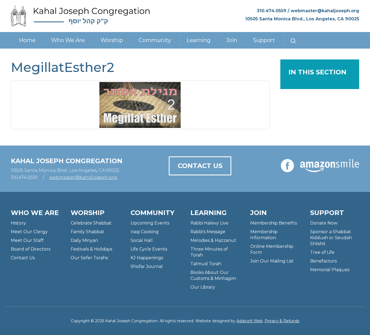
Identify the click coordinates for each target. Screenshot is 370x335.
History (18, 223)
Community (155, 40)
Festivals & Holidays (91, 249)
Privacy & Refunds (282, 320)
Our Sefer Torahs (89, 257)
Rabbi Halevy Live (209, 223)
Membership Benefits (273, 223)
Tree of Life (322, 252)
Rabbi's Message (207, 231)
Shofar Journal (147, 266)
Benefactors (323, 261)
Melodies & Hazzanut (213, 240)
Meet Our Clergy (29, 231)
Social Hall (142, 240)
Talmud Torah (205, 263)
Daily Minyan (84, 240)
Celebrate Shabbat (91, 223)
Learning (198, 40)
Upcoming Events (150, 223)
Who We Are (68, 40)
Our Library (202, 287)
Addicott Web (249, 320)
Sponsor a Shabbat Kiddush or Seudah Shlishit (331, 237)
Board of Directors (30, 249)
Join (231, 40)
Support (264, 40)
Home (27, 40)
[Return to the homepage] (80, 16)
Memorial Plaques (329, 269)
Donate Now (323, 223)
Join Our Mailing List (272, 261)
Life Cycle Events (149, 249)
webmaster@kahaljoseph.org (325, 10)
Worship (111, 40)
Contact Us (200, 166)
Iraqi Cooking (145, 231)
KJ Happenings (147, 257)
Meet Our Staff (27, 240)
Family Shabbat (87, 231)
